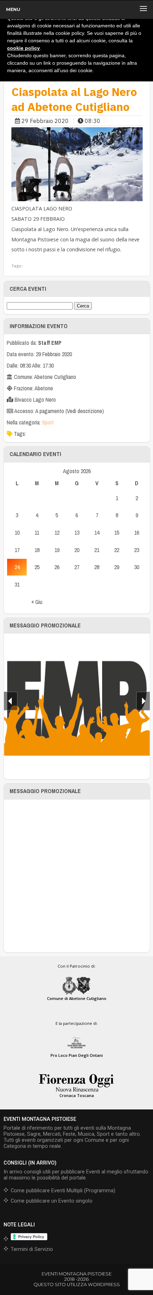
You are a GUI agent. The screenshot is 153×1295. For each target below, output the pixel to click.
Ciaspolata (23, 229)
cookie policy (23, 48)
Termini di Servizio (32, 1249)
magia (82, 239)
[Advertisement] (76, 875)
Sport (48, 422)
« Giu (36, 602)
